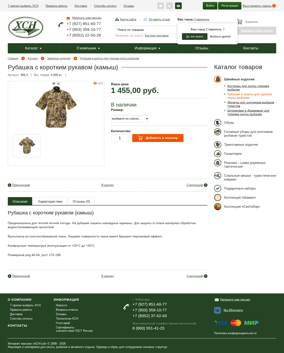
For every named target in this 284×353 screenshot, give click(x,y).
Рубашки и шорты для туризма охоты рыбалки (109, 58)
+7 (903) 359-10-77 (84, 29)
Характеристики (50, 201)
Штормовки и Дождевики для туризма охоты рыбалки (248, 112)
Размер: (117, 110)
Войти (210, 5)
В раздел (107, 185)
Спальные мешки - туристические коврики (250, 177)
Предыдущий (21, 185)
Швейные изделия (59, 58)
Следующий (195, 185)
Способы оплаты (105, 6)
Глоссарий (63, 323)
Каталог (31, 48)
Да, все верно (194, 36)
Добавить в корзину (161, 138)
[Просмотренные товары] (178, 5)
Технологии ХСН (67, 318)
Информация (146, 48)
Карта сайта (128, 19)
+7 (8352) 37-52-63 (149, 316)
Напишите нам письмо (235, 299)
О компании (86, 48)
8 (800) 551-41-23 (148, 328)
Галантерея (233, 153)
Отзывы (129, 6)
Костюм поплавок (157, 35)
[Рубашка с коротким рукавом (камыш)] (56, 106)
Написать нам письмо (86, 17)
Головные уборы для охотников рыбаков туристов (248, 133)
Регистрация (229, 5)
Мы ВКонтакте (233, 310)
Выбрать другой (220, 36)
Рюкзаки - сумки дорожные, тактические (245, 164)
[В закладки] (53, 83)
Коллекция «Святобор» (242, 206)
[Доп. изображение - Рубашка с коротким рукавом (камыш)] (27, 146)
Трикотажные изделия (241, 144)
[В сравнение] (58, 83)
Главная (13, 58)
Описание (20, 201)
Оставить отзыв (159, 19)
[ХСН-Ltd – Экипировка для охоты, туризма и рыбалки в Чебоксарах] (25, 27)
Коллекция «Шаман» (240, 197)
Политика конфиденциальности (235, 333)
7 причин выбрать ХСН (23, 6)
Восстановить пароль (257, 6)
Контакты (250, 48)
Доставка (81, 6)
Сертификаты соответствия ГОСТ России (74, 329)
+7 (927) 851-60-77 (84, 23)
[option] (27, 146)
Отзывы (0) (81, 201)
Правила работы (56, 6)
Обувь (229, 122)
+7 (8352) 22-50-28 (84, 35)
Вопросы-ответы (67, 309)
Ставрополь (201, 19)
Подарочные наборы (240, 188)
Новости (61, 305)
